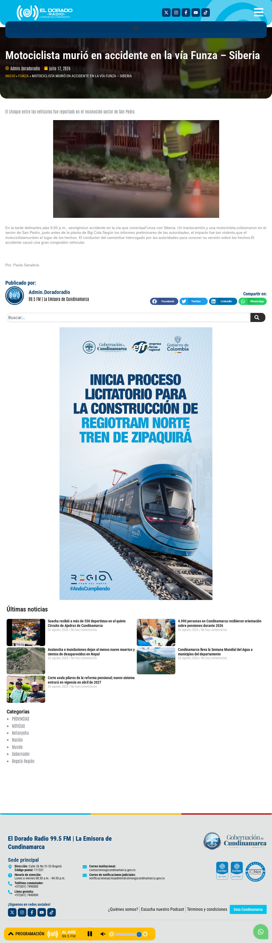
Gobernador (21, 753)
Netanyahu (20, 732)
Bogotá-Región (23, 761)
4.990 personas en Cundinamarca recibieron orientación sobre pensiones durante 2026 (219, 623)
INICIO (10, 76)
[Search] (257, 317)
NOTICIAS (18, 725)
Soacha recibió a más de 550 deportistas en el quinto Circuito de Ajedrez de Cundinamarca (87, 623)
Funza (23, 76)
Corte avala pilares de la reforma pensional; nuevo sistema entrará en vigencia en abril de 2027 (91, 680)
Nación (17, 739)
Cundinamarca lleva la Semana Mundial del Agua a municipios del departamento (215, 651)
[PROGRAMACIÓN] (11, 933)
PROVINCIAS (20, 718)
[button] (136, 28)
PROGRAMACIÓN (29, 933)
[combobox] (128, 317)
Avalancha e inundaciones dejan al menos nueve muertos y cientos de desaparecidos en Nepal (91, 651)
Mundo (17, 746)
